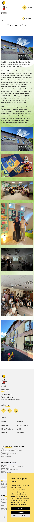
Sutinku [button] (20, 508)
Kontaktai (4, 433)
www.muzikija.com (5, 509)
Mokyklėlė (4, 425)
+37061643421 (9, 397)
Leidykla (19, 429)
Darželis (3, 422)
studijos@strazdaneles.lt (12, 400)
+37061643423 (9, 394)
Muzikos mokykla (22, 425)
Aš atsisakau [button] (20, 512)
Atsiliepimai (20, 433)
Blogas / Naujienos (7, 429)
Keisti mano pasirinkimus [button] (20, 516)
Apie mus (20, 422)
